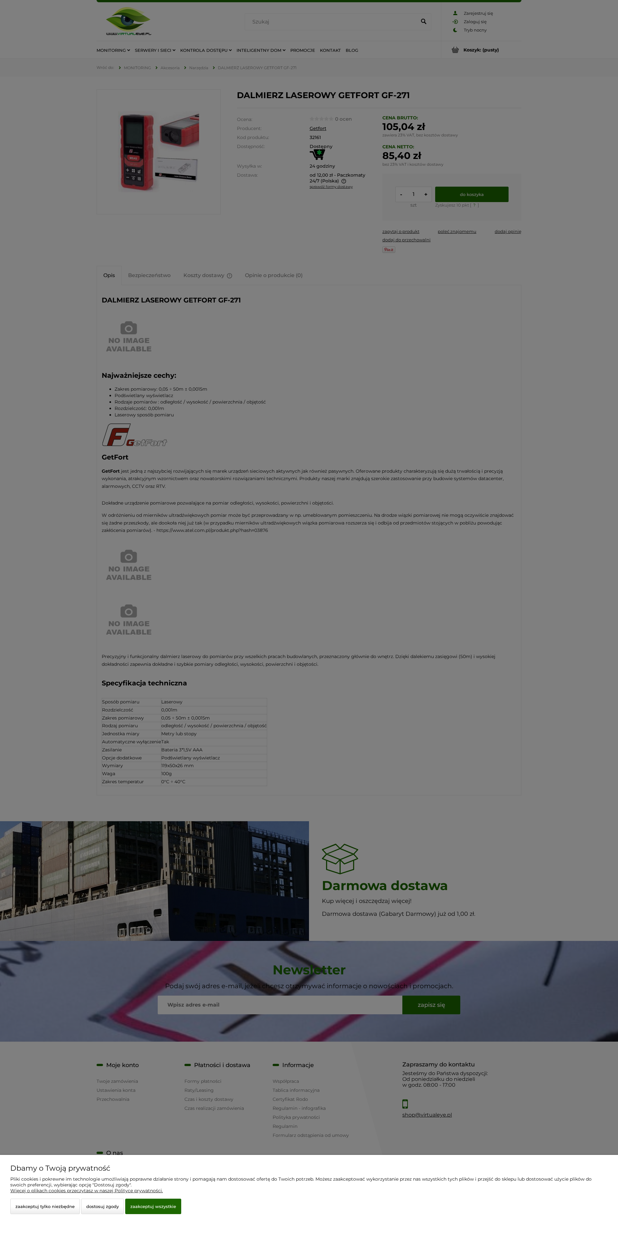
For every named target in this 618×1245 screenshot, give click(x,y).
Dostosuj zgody (102, 1206)
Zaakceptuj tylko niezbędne (45, 1206)
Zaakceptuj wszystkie (153, 1206)
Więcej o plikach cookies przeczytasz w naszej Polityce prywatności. (86, 1191)
